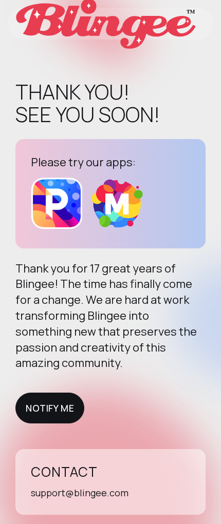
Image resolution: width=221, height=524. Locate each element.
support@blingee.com (79, 493)
